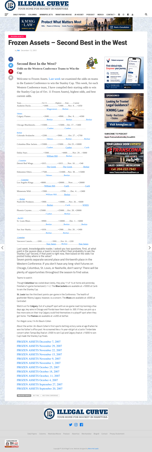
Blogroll (96, 433)
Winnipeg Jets (46, 14)
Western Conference (50, 395)
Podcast (90, 14)
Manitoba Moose (64, 14)
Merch (100, 14)
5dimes (19, 114)
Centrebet (22, 161)
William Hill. (51, 194)
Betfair (65, 109)
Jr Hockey (79, 14)
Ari (18, 50)
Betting (36, 395)
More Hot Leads (93, 448)
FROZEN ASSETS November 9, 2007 (39, 358)
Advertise (75, 433)
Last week (55, 78)
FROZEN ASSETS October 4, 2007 (37, 380)
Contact (110, 14)
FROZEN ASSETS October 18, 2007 (38, 371)
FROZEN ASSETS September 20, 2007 (39, 388)
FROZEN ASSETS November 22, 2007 (39, 350)
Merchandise (86, 433)
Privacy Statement (117, 433)
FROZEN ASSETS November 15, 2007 (39, 354)
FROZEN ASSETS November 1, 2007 (39, 363)
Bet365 (20, 218)
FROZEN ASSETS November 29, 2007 (39, 346)
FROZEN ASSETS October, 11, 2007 (38, 376)
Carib (87, 147)
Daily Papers (19, 14)
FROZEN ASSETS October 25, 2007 (38, 367)
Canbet (50, 128)
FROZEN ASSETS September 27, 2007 (39, 384)
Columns (32, 14)
